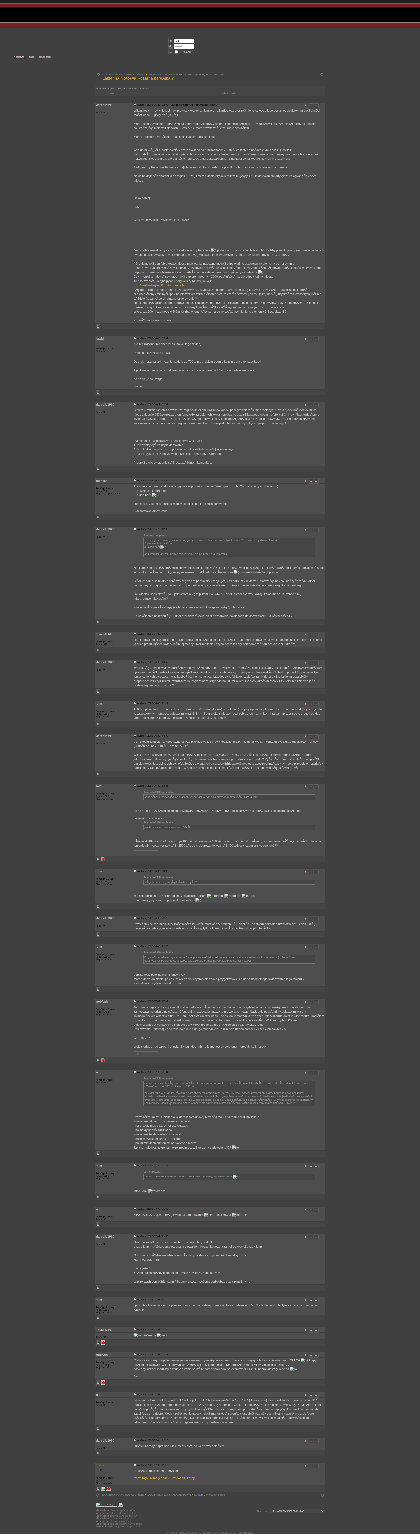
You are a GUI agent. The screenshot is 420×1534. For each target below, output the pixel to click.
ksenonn (101, 481)
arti (98, 1072)
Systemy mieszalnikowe (209, 74)
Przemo (206, 1532)
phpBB (183, 1532)
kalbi (99, 786)
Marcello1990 (105, 105)
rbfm (99, 703)
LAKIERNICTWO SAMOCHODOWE (170, 74)
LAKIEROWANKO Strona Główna (123, 74)
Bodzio (100, 1465)
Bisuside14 (103, 634)
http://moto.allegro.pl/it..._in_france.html (161, 285)
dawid (100, 338)
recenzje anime (246, 1532)
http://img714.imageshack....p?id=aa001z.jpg (164, 1478)
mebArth (102, 1001)
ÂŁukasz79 (103, 1330)
